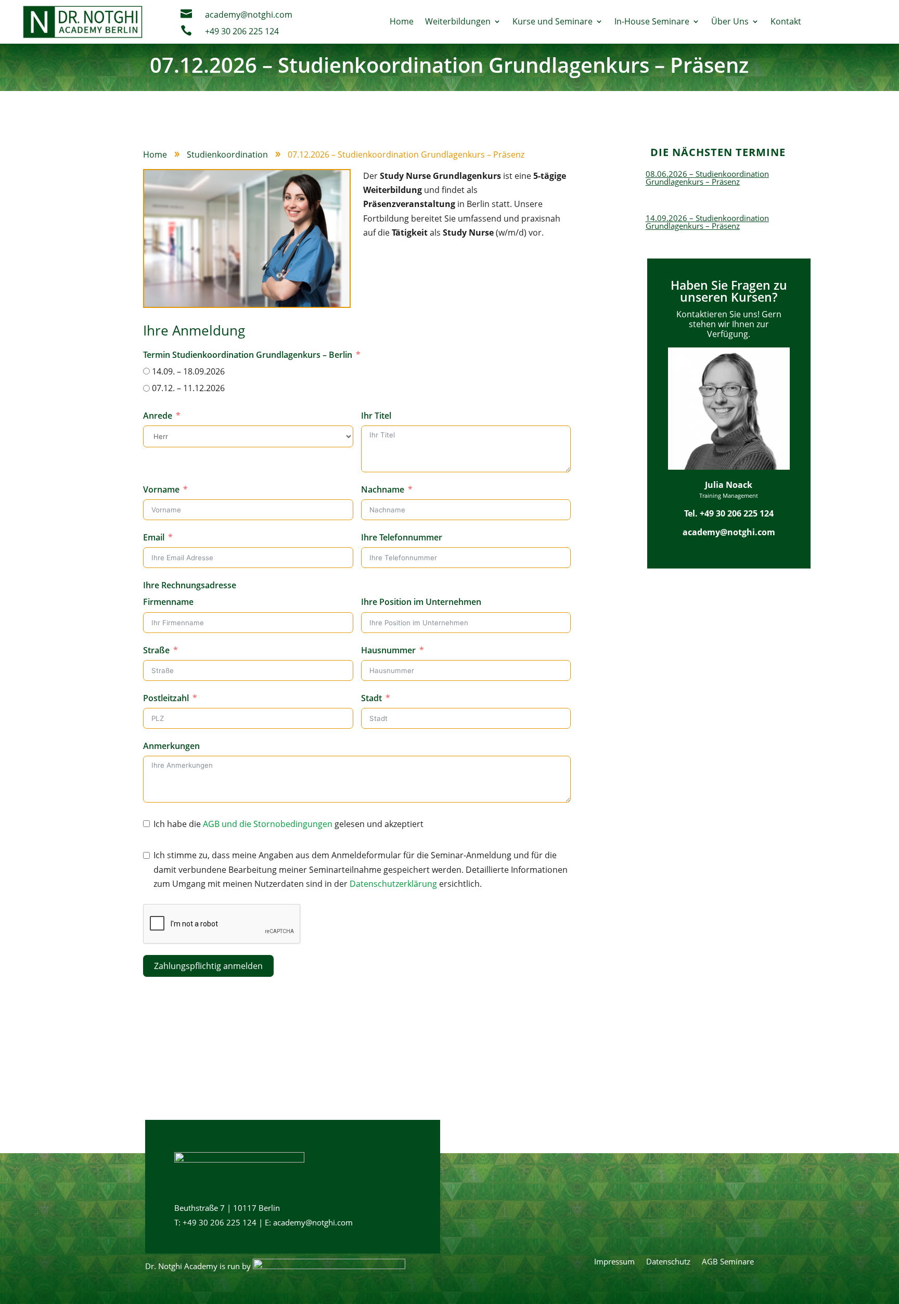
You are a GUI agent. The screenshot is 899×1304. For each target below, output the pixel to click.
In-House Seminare (651, 21)
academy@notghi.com (248, 14)
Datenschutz (668, 1262)
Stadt (371, 698)
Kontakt (785, 21)
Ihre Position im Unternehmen (421, 602)
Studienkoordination (227, 154)
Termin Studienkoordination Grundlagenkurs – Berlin (247, 354)
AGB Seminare (728, 1262)
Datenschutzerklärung (393, 883)
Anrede (157, 415)
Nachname (382, 489)
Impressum (614, 1262)
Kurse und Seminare (552, 21)
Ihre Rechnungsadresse (189, 585)
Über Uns (730, 21)
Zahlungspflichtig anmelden (208, 966)
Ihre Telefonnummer (401, 537)
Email (153, 537)
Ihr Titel (376, 415)
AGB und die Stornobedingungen (267, 824)
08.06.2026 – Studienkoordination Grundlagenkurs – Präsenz (707, 178)
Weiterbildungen (458, 21)
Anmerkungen (171, 746)
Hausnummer (388, 650)
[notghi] (329, 1266)
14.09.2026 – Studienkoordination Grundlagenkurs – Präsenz (707, 222)
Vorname (161, 489)
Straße (156, 650)
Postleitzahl (166, 698)
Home (402, 21)
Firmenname (168, 602)
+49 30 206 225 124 (242, 31)
